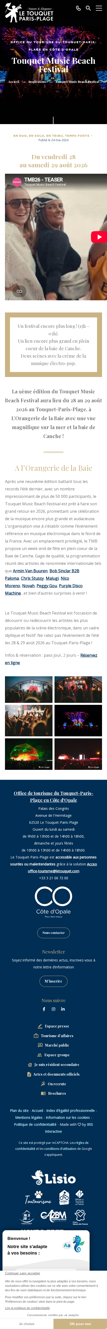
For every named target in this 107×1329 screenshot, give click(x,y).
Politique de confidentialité (35, 1124)
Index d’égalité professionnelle (70, 1110)
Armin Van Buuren (30, 571)
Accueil (13, 82)
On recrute (57, 1084)
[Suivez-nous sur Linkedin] (63, 1009)
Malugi (52, 578)
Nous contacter (54, 933)
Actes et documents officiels (56, 1074)
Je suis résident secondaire (57, 1064)
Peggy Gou (47, 585)
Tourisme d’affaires (57, 1035)
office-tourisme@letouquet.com (53, 871)
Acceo (92, 864)
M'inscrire (53, 981)
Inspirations (37, 82)
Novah (28, 585)
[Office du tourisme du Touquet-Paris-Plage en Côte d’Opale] (29, 12)
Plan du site (19, 1110)
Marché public (57, 1045)
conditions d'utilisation (60, 1149)
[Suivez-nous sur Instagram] (53, 1009)
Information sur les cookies (68, 1117)
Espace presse (57, 1026)
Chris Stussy (32, 578)
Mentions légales (29, 1117)
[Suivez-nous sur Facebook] (44, 1009)
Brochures (57, 1093)
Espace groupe (57, 1055)
